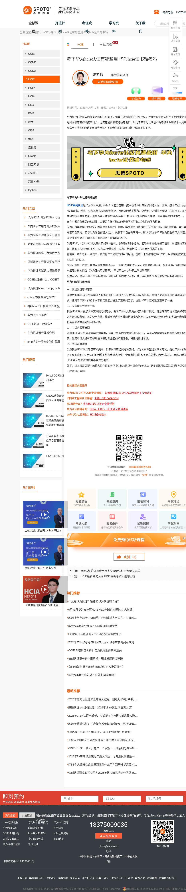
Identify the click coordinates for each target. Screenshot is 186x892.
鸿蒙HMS (34, 181)
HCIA (31, 96)
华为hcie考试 (35, 838)
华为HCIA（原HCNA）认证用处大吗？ (47, 217)
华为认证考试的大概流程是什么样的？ (47, 270)
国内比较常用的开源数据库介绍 (46, 226)
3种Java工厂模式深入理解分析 (46, 306)
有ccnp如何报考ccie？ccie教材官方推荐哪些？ (96, 666)
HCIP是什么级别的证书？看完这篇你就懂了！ (96, 634)
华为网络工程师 (12, 844)
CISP (31, 130)
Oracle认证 (117, 878)
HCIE (45, 32)
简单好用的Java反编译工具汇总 (46, 244)
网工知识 (33, 164)
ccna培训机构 (10, 822)
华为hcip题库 (61, 822)
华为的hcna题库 (37, 315)
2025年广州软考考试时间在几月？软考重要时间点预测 (101, 642)
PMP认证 (50, 878)
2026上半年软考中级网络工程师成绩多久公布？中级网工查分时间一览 (110, 617)
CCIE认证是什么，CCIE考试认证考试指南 (47, 279)
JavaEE (33, 173)
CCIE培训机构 (11, 833)
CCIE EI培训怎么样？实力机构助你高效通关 (95, 650)
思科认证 (33, 844)
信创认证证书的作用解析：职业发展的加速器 (95, 658)
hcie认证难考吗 (37, 833)
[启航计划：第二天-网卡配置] (45, 551)
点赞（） (131, 556)
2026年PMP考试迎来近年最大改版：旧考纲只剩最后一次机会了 (106, 756)
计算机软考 (88, 878)
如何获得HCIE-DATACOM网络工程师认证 (128, 392)
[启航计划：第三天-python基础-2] (45, 514)
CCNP (32, 62)
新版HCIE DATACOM (107, 398)
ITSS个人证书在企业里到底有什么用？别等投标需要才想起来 (105, 764)
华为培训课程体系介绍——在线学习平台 (47, 332)
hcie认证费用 (61, 833)
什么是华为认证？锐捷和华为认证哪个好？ (94, 601)
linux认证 (59, 838)
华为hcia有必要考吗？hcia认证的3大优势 (93, 626)
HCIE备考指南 (98, 414)
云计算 (32, 147)
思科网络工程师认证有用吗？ (45, 261)
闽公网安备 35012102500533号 (144, 889)
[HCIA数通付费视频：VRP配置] (45, 589)
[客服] (136, 92)
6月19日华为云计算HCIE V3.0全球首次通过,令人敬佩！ (101, 609)
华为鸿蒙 (140, 878)
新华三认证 (102, 878)
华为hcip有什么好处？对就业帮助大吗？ (92, 675)
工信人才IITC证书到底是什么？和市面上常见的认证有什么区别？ (107, 740)
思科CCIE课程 (11, 838)
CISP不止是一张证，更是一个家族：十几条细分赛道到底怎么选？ (108, 748)
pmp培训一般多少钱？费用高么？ (47, 341)
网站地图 (152, 878)
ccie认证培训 (35, 827)
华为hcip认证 (10, 827)
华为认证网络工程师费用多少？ (46, 253)
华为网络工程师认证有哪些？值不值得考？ (47, 235)
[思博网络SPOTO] (51, 8)
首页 (36, 32)
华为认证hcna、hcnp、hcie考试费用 (47, 288)
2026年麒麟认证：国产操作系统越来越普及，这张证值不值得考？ (108, 723)
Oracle (32, 156)
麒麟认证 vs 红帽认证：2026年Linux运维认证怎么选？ (101, 707)
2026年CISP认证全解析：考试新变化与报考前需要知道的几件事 (107, 715)
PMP (31, 113)
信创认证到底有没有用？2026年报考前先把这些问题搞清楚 (104, 772)
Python (32, 190)
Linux (31, 105)
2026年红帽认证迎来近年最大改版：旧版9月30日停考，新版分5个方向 (110, 699)
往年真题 (175, 54)
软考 (31, 122)
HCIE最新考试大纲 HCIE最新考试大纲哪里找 (107, 576)
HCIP (31, 88)
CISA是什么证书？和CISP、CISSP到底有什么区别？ (100, 732)
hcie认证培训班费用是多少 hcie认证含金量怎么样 (110, 571)
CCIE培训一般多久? (39, 324)
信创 (31, 139)
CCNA (32, 70)
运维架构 (63, 878)
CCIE (31, 53)
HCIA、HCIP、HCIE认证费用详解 (109, 409)
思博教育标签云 (168, 878)
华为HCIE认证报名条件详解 (98, 403)
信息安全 (75, 878)
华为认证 (122, 107)
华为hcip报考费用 (38, 822)
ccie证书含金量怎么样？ (42, 297)
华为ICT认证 (36, 878)
